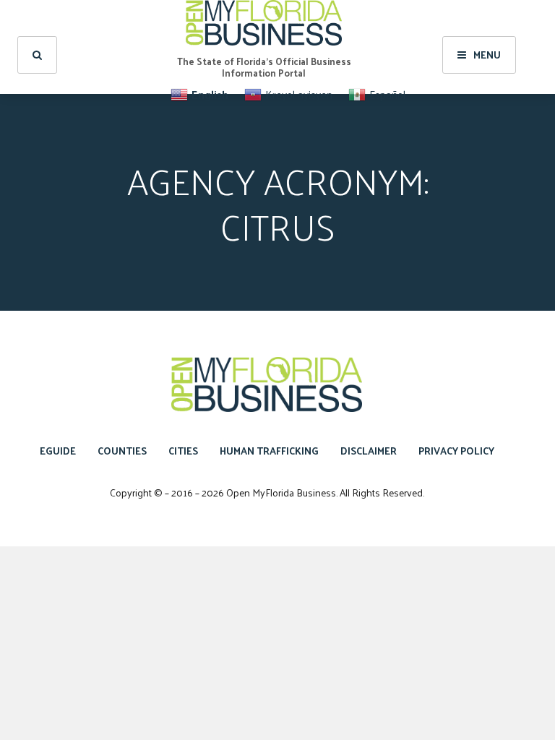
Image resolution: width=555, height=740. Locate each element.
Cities (183, 451)
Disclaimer (368, 451)
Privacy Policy (456, 451)
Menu (487, 55)
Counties (122, 451)
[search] (37, 55)
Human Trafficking (269, 451)
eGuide (58, 451)
